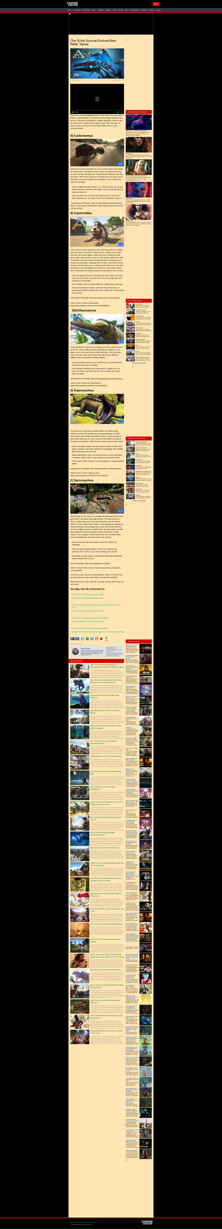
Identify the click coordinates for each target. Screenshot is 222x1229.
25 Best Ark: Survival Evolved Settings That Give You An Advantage (98, 632)
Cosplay (158, 10)
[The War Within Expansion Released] (145, 844)
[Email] (101, 638)
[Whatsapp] (87, 638)
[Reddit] (96, 638)
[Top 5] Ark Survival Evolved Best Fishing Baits (90, 618)
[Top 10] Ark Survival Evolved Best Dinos (87, 598)
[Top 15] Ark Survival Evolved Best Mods (87, 611)
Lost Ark (138, 351)
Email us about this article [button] (76, 644)
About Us (77, 1222)
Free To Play (86, 10)
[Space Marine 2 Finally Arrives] (145, 721)
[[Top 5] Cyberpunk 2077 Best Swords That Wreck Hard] (145, 1154)
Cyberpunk (100, 10)
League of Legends (140, 339)
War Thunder (139, 489)
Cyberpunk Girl (129, 198)
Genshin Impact (139, 327)
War (126, 10)
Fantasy (108, 10)
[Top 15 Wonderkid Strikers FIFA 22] (145, 989)
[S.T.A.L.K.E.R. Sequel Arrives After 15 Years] (145, 741)
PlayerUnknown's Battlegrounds (143, 471)
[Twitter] (92, 638)
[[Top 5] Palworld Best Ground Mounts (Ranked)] (145, 1123)
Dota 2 (137, 345)
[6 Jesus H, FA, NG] (145, 896)
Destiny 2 (138, 453)
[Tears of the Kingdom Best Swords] (145, 1061)
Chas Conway (75, 80)
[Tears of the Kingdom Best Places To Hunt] (145, 1071)
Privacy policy (84, 1222)
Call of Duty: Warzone (141, 310)
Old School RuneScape (141, 448)
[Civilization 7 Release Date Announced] (145, 783)
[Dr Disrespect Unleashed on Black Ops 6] (145, 669)
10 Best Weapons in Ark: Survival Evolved (88, 621)
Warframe (138, 495)
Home (69, 10)
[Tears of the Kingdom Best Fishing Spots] (145, 1082)
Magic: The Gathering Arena (142, 357)
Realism (151, 10)
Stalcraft (138, 477)
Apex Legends (139, 304)
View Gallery (120, 164)
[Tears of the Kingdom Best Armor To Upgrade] (145, 1092)
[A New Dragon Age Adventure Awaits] (145, 824)
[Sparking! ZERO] (145, 690)
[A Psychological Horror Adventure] (145, 731)
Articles (120, 10)
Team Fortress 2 (139, 483)
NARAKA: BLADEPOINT (141, 442)
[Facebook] (74, 638)
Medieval (144, 10)
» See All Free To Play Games (139, 363)
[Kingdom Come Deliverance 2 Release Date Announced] (145, 772)
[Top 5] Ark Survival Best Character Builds (88, 594)
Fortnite (137, 322)
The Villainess (129, 153)
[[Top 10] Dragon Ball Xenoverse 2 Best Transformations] (145, 978)
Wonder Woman (130, 220)
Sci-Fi (114, 10)
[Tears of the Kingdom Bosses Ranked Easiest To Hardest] (145, 1040)
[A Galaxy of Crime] (145, 855)
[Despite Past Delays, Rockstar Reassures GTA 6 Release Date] (145, 793)
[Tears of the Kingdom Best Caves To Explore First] (145, 1102)
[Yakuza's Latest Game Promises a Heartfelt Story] (145, 710)
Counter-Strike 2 (139, 316)
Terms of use (93, 1222)
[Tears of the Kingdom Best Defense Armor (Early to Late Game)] (145, 1030)
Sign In (156, 4)
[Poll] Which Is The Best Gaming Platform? (137, 131)
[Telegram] (82, 638)
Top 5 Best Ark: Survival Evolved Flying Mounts (90, 628)
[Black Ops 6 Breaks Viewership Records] (145, 659)
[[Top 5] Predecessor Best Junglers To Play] (145, 1133)
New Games (77, 10)
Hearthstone (139, 333)
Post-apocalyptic (134, 10)
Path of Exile (139, 465)
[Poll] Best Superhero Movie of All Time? (136, 176)
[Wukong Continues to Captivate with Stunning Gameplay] (145, 834)
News (94, 10)
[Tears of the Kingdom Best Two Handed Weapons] (145, 1051)
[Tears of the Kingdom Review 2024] (145, 999)
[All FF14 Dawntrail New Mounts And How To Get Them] (145, 927)
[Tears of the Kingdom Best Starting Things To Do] (145, 1009)
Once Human (139, 459)
